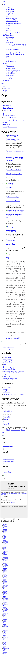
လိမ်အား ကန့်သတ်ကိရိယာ (12, 21)
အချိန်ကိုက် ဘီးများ (10, 13)
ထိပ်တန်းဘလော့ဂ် (15, 430)
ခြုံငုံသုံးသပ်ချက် (10, 66)
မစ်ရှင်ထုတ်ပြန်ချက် (10, 73)
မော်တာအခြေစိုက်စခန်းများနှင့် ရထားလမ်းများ (14, 119)
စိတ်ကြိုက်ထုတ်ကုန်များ (8, 35)
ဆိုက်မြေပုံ (8, 430)
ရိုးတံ (7, 16)
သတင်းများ (6, 80)
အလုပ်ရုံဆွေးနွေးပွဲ (10, 68)
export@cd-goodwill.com (8, 347)
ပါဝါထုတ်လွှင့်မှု (6, 6)
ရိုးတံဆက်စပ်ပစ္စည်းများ (11, 18)
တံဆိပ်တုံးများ (9, 42)
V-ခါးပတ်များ (9, 30)
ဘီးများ (8, 28)
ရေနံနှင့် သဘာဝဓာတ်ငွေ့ (11, 58)
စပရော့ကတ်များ (10, 9)
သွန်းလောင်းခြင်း (10, 37)
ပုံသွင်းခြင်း (8, 40)
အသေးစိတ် (17, 338)
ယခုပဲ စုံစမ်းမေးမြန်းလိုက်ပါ (7, 411)
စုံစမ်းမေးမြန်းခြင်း (10, 338)
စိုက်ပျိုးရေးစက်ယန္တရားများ (12, 49)
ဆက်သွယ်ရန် (9, 77)
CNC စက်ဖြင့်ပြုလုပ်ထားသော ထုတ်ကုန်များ (16, 44)
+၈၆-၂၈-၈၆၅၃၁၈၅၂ (8, 348)
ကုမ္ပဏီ (5, 63)
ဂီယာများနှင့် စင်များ (10, 11)
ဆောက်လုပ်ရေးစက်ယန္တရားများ (13, 51)
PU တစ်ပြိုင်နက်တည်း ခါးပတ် (13, 32)
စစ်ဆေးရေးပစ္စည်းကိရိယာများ (13, 70)
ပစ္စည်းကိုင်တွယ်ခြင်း (11, 61)
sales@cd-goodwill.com (8, 345)
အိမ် (4, 4)
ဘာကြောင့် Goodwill (10, 75)
